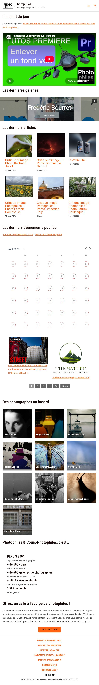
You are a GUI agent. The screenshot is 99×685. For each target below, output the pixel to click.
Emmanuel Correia (76, 434)
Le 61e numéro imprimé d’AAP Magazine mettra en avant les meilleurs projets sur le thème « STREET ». (27, 369)
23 (86, 300)
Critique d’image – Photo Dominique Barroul (50, 163)
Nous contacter (49, 665)
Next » (65, 386)
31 (61, 263)
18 (25, 300)
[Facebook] (45, 675)
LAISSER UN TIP (49, 629)
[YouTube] (53, 675)
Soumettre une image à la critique (49, 655)
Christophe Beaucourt (46, 499)
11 (25, 288)
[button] (95, 5)
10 (13, 288)
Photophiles (23, 4)
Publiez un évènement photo (49, 640)
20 (49, 300)
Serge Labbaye (43, 434)
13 (49, 288)
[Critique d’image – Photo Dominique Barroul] (51, 150)
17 (13, 300)
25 (25, 312)
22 (74, 300)
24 (13, 312)
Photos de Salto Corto (14, 499)
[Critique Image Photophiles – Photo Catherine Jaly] (51, 194)
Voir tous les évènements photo (18, 234)
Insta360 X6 (77, 160)
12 (37, 288)
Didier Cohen (10, 434)
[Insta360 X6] (82, 146)
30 (49, 263)
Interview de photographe (49, 660)
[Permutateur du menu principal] (89, 6)
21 (61, 300)
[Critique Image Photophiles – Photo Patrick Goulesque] (19, 186)
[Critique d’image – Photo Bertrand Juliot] (19, 152)
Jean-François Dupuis (78, 499)
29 (37, 263)
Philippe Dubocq (11, 466)
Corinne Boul (74, 466)
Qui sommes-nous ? (49, 670)
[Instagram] (49, 675)
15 (74, 288)
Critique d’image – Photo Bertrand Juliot (18, 163)
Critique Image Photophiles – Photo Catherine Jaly (48, 207)
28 (25, 263)
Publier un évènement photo (48, 234)
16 (86, 288)
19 (37, 300)
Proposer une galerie (49, 650)
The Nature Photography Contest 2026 (70, 377)
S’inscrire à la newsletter (49, 645)
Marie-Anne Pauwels (13, 531)
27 (13, 263)
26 (37, 312)
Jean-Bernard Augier (46, 466)
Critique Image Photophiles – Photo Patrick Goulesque (15, 207)
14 (61, 288)
